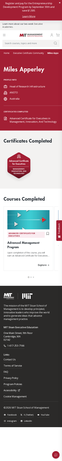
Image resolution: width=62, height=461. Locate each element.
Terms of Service (13, 365)
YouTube (45, 415)
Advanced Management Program (23, 244)
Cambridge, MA (12, 336)
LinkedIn (28, 421)
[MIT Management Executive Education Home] (31, 35)
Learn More (28, 16)
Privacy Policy (11, 378)
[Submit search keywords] (55, 43)
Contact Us (10, 359)
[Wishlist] (48, 235)
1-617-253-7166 (15, 345)
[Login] (52, 34)
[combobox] (31, 43)
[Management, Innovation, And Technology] (19, 166)
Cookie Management (15, 396)
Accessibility (10, 390)
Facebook (12, 415)
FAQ (6, 372)
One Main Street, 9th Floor (18, 333)
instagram (12, 421)
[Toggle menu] (4, 35)
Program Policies (13, 384)
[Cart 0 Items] (58, 34)
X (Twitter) (29, 415)
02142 (7, 339)
